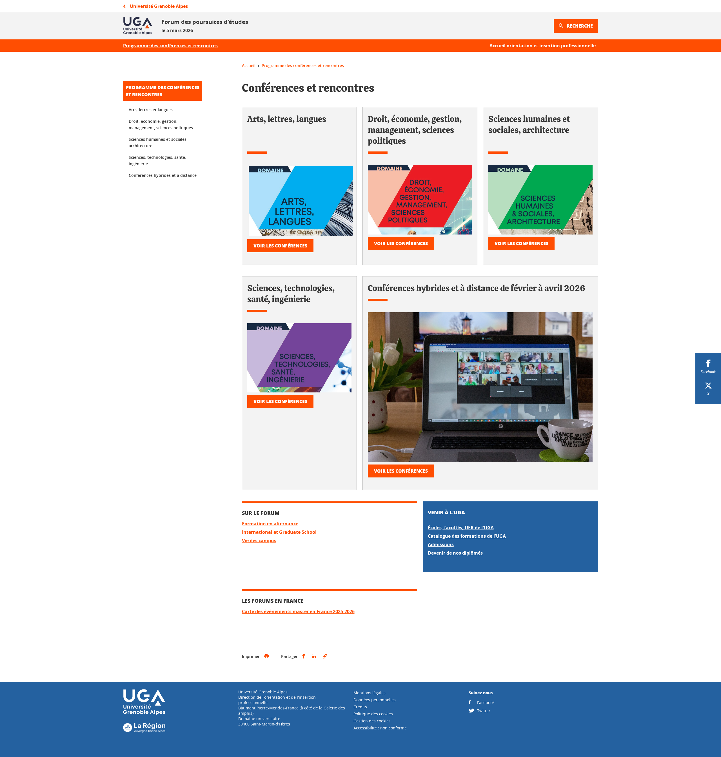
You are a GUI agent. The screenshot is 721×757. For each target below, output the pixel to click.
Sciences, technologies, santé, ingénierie (157, 161)
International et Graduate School (279, 532)
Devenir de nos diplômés (455, 553)
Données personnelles (374, 699)
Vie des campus (259, 540)
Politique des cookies (373, 713)
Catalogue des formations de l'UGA (467, 536)
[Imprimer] (266, 656)
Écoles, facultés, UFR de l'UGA (461, 527)
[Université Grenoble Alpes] (144, 713)
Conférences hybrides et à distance (163, 175)
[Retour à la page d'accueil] (137, 26)
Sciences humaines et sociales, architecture (158, 143)
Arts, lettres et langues (151, 109)
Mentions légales (369, 692)
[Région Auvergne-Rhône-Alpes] (144, 731)
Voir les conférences (280, 245)
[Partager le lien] (325, 656)
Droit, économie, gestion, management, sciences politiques (161, 125)
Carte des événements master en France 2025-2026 (298, 611)
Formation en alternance (270, 524)
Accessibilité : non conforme (380, 728)
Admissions (441, 544)
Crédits (360, 706)
